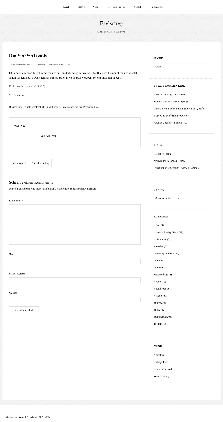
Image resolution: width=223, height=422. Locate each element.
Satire (157, 302)
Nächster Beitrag (40, 163)
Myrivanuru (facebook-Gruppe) (170, 160)
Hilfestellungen (116, 6)
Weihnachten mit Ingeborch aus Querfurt (184, 108)
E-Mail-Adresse (17, 273)
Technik (158, 323)
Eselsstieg (111, 23)
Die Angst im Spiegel (174, 94)
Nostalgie (159, 295)
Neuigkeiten (160, 288)
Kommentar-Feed (163, 369)
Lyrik (66, 6)
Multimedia (54, 106)
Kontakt (138, 6)
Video (96, 6)
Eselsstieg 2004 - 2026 (39, 416)
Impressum (157, 6)
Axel (70, 64)
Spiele (157, 309)
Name (12, 254)
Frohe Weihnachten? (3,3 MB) (27, 86)
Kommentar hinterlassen (22, 64)
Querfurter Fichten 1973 (175, 122)
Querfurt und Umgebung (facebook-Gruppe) (176, 167)
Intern (157, 260)
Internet (158, 267)
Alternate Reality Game (166, 232)
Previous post (19, 163)
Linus (157, 108)
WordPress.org (161, 376)
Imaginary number (163, 253)
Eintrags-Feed (161, 362)
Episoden (158, 246)
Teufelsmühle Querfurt (177, 115)
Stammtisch (160, 316)
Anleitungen (160, 239)
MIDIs (81, 6)
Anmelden (159, 354)
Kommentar (16, 200)
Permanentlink (90, 106)
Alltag (157, 225)
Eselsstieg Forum (162, 153)
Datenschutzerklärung (14, 416)
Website (13, 292)
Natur (157, 281)
